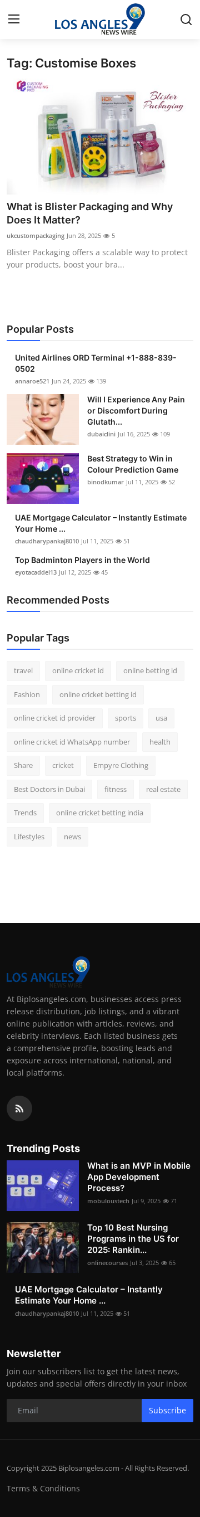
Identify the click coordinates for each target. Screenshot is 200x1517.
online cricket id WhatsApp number (72, 742)
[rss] (19, 1108)
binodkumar (105, 482)
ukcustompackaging (35, 235)
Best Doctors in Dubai (49, 789)
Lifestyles (29, 837)
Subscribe (167, 1410)
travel (23, 670)
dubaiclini (101, 434)
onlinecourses (107, 1262)
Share (23, 765)
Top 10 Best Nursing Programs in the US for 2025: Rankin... (133, 1238)
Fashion (27, 694)
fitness (115, 789)
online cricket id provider (55, 718)
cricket (63, 765)
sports (125, 718)
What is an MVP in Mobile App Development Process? (139, 1176)
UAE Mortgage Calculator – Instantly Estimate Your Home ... (101, 523)
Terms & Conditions (43, 1488)
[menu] (14, 19)
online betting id (150, 670)
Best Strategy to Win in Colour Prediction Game (132, 464)
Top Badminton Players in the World (82, 560)
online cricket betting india (99, 813)
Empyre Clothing (120, 765)
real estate (163, 789)
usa (161, 718)
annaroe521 (32, 381)
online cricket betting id (98, 694)
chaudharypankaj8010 (47, 541)
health (160, 742)
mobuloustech (108, 1201)
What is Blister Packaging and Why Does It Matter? (90, 213)
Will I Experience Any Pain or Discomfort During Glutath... (136, 410)
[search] (186, 19)
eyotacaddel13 (36, 572)
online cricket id (78, 670)
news (72, 837)
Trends (25, 813)
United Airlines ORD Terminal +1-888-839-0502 (96, 363)
